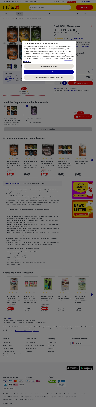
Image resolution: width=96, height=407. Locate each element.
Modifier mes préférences (49, 66)
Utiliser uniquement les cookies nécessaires (48, 77)
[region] (49, 61)
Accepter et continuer (49, 72)
